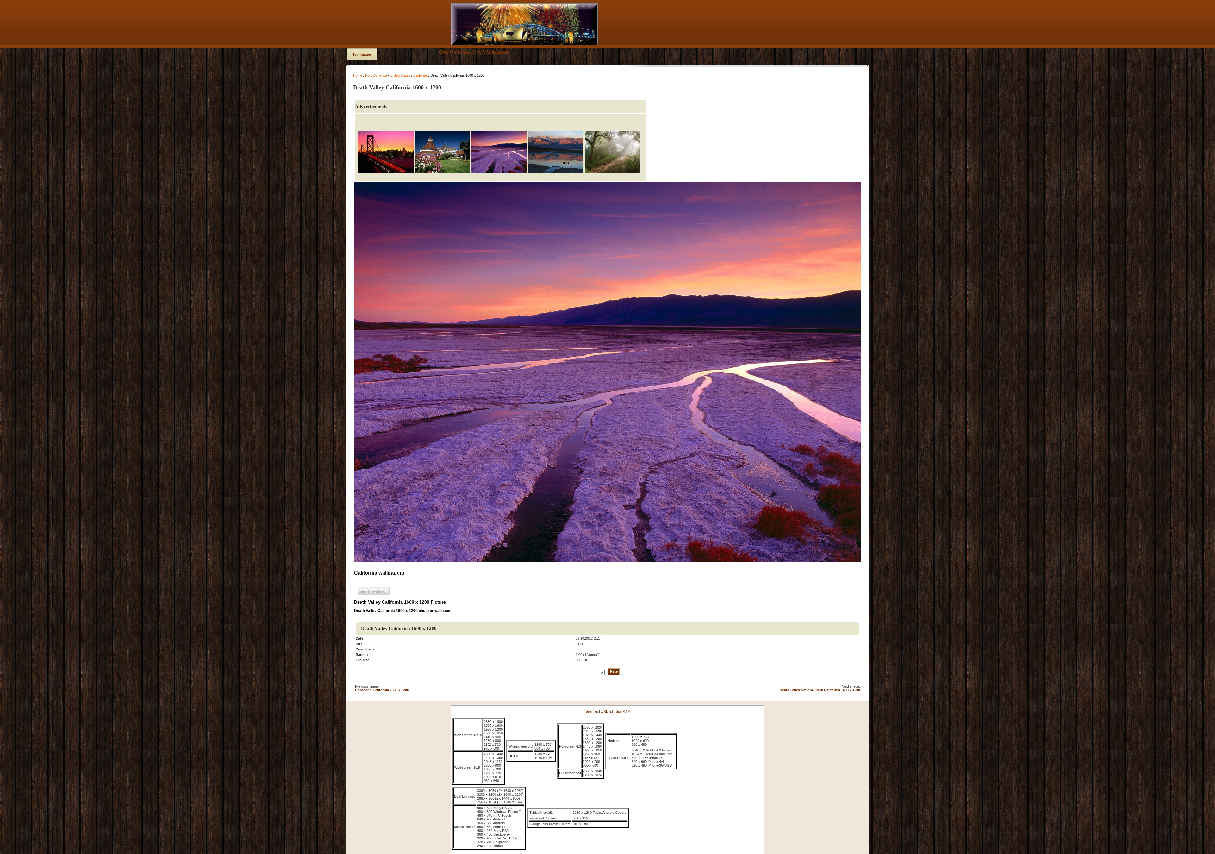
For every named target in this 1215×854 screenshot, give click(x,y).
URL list (607, 711)
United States (400, 75)
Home (357, 75)
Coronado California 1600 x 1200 (382, 690)
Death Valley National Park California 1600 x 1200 (820, 690)
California (420, 75)
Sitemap (592, 711)
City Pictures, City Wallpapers (474, 52)
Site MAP (623, 711)
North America (376, 75)
